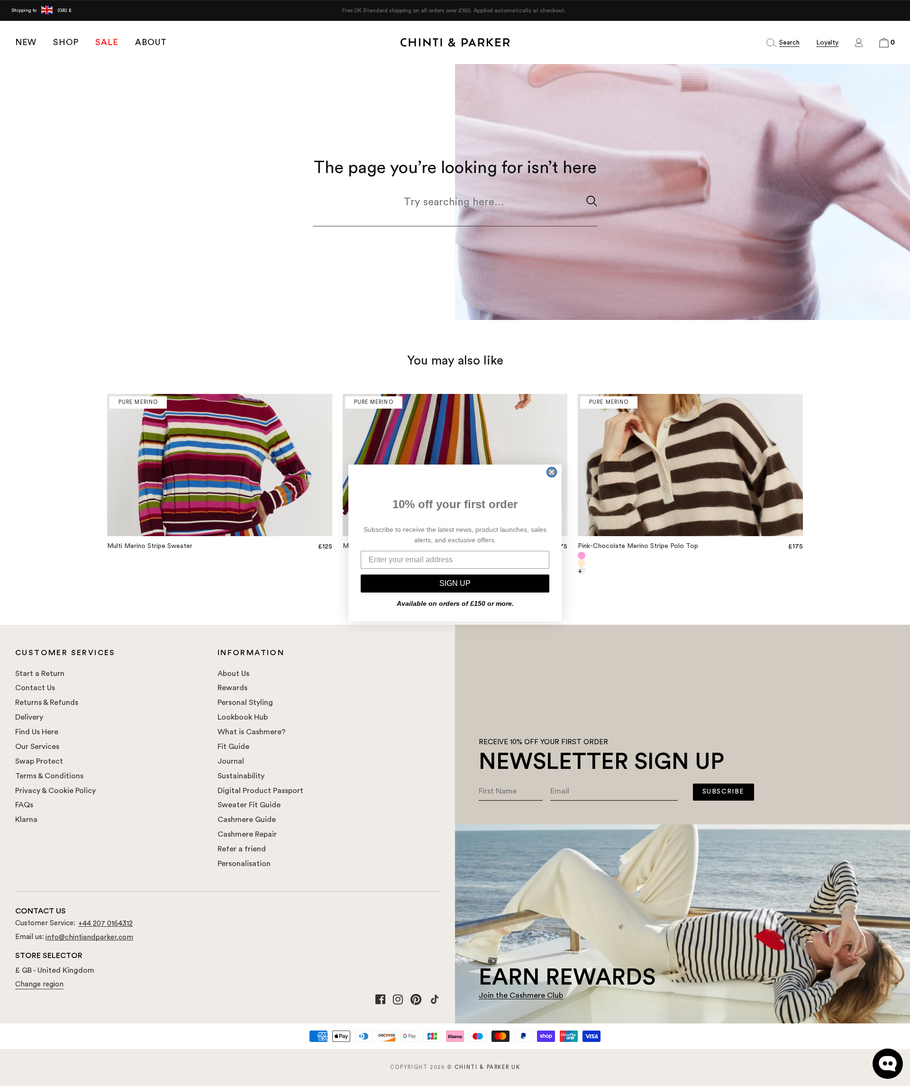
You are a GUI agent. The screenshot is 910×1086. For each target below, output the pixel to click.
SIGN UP (455, 583)
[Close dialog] (551, 472)
